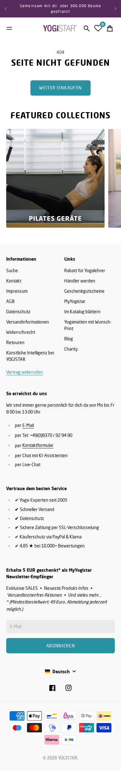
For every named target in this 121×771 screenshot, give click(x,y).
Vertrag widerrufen (24, 372)
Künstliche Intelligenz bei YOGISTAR (30, 356)
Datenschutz (18, 311)
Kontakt (13, 280)
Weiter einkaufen (60, 87)
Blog (68, 338)
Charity (71, 349)
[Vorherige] (5, 8)
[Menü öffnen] (9, 28)
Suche (12, 270)
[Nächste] (115, 8)
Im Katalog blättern (82, 311)
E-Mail (28, 425)
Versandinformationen (27, 321)
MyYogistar (74, 301)
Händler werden (79, 280)
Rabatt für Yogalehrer (84, 270)
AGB (10, 301)
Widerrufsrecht (20, 332)
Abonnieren (60, 645)
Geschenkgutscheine (84, 291)
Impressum (17, 291)
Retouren (15, 342)
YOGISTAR (67, 757)
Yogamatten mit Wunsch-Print (88, 325)
